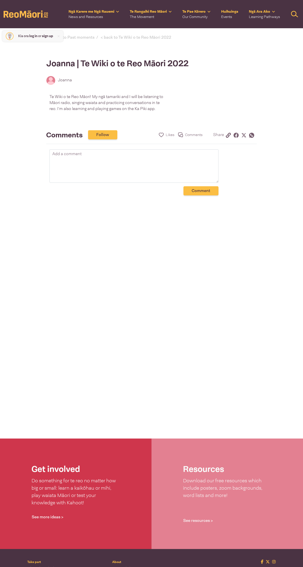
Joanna (65, 80)
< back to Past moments (71, 37)
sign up (47, 36)
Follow (102, 134)
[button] (93, 14)
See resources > (198, 520)
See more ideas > (47, 517)
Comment (201, 190)
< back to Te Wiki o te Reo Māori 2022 (136, 37)
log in (33, 36)
